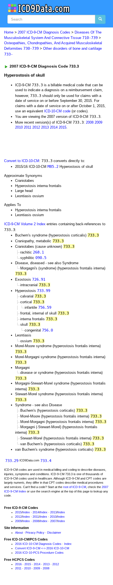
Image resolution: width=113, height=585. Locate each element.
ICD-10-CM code (57, 111)
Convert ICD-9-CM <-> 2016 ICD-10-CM (42, 548)
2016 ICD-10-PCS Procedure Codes (39, 552)
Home (8, 32)
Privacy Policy (35, 532)
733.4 (45, 460)
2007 (53, 521)
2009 (98, 122)
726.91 (38, 279)
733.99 (43, 290)
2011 (27, 127)
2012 (36, 127)
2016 (18, 564)
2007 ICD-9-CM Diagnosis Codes (44, 32)
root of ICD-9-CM (74, 487)
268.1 (38, 252)
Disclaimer (54, 532)
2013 (45, 127)
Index (26, 512)
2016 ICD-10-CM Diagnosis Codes (38, 543)
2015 (62, 127)
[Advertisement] (44, 144)
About (19, 532)
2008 (90, 122)
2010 (19, 127)
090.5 (40, 257)
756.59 (44, 307)
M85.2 (52, 166)
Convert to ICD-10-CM (21, 161)
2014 (54, 127)
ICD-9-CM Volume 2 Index (25, 224)
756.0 (47, 330)
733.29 (11, 460)
